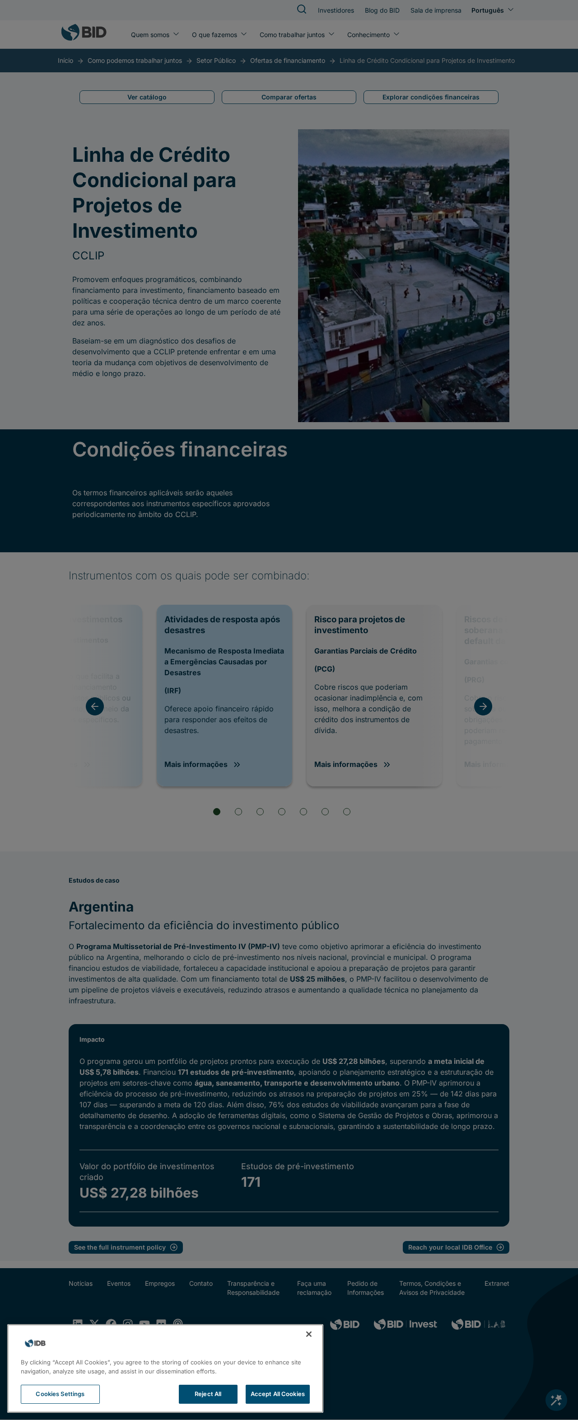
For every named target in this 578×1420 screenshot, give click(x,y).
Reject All (208, 1393)
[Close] (309, 1334)
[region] (165, 1368)
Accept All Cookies (278, 1393)
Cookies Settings (60, 1393)
